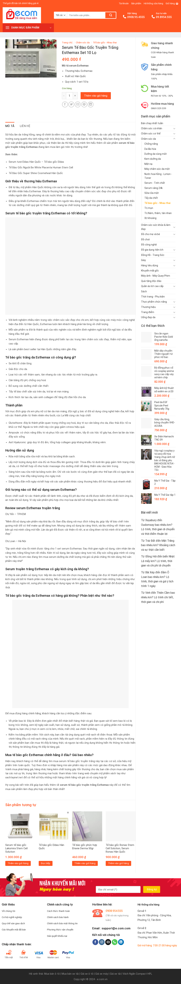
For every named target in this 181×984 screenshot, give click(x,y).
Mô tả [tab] (9, 126)
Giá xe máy (102, 973)
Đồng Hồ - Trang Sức (152, 255)
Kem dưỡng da (152, 158)
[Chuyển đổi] (174, 128)
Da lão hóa (150, 148)
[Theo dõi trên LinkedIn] (121, 942)
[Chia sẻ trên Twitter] (71, 104)
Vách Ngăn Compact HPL (137, 973)
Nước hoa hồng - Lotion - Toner (158, 176)
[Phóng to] (10, 73)
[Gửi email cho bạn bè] (78, 104)
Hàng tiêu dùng (149, 265)
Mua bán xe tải (70, 973)
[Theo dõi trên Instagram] (102, 942)
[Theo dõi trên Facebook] (95, 942)
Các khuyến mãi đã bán (14, 929)
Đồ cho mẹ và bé (150, 234)
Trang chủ (67, 42)
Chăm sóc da (148, 138)
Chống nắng (151, 143)
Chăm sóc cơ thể (150, 133)
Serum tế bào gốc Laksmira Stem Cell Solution (16, 848)
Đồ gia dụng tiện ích (152, 249)
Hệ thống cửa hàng (153, 3)
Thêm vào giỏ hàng (95, 95)
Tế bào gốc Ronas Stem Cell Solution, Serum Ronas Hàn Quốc (120, 848)
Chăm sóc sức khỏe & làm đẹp (155, 227)
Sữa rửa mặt (151, 193)
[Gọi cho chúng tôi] (115, 942)
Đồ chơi (145, 239)
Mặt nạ (148, 164)
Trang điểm (147, 312)
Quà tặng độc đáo (151, 281)
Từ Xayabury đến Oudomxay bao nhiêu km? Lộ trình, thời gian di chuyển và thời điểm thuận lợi (158, 527)
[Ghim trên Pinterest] (84, 104)
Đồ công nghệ (149, 244)
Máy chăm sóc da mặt (157, 168)
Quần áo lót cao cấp (152, 286)
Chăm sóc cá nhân (151, 128)
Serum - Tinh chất (154, 182)
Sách (144, 291)
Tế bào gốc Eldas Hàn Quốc (51, 847)
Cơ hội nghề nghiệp (12, 917)
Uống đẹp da (148, 317)
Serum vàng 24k (153, 188)
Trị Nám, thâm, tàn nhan (158, 213)
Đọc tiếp (45, 863)
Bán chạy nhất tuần (152, 123)
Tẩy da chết (151, 197)
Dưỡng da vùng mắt (155, 153)
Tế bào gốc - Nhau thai (157, 203)
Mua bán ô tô (52, 973)
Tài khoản (124, 3)
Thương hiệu (148, 307)
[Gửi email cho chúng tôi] (108, 942)
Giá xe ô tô (87, 973)
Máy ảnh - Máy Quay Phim (155, 275)
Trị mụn (148, 208)
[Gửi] (110, 15)
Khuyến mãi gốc (150, 270)
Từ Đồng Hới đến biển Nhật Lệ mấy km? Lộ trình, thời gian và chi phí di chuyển (158, 561)
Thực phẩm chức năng (154, 301)
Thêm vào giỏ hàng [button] (18, 863)
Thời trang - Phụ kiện (153, 296)
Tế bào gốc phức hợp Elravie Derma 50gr (84, 847)
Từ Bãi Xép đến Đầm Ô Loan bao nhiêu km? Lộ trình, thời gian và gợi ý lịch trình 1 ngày (157, 579)
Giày (143, 260)
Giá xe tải (115, 973)
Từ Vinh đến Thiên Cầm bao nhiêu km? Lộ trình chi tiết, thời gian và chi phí (158, 597)
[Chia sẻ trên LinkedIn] (91, 104)
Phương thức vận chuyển (60, 929)
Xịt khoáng (150, 218)
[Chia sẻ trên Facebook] (65, 104)
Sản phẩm (136, 3)
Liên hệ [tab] (25, 126)
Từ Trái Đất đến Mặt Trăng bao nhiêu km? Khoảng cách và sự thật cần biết (158, 545)
